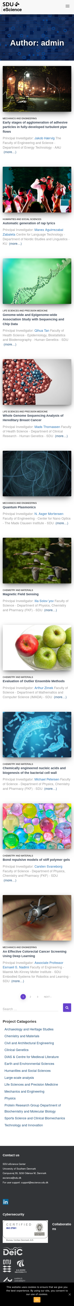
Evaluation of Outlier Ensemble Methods (34, 681)
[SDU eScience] (11, 4)
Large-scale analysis (19, 1077)
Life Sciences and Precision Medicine (25, 310)
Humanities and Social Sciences (22, 219)
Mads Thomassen (47, 426)
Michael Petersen (46, 779)
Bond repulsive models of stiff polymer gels (36, 860)
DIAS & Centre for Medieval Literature (31, 1056)
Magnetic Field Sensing (21, 594)
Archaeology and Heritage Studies (29, 1029)
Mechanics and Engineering (20, 118)
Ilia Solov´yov (44, 600)
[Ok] (69, 1294)
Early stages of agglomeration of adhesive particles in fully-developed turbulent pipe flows (35, 127)
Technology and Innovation (23, 1125)
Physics (10, 1098)
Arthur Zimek (43, 687)
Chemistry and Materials (18, 590)
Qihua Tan (41, 330)
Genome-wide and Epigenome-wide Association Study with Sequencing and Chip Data (33, 319)
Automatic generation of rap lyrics (29, 223)
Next (47, 996)
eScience (12, 9)
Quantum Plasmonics (19, 507)
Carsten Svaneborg (48, 866)
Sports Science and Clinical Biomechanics (34, 1118)
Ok (37, 1299)
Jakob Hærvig (44, 138)
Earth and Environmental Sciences (29, 1063)
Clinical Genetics (16, 1049)
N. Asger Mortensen (48, 513)
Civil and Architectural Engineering (29, 1042)
